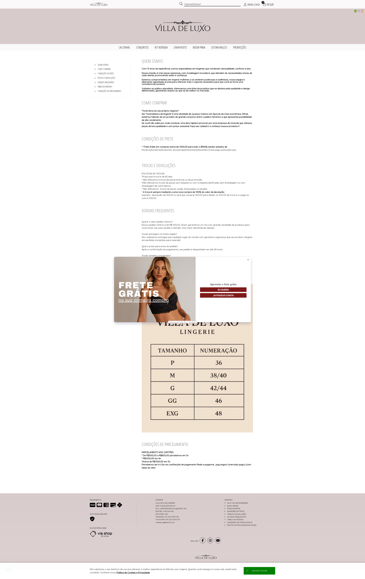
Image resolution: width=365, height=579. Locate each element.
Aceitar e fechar (259, 571)
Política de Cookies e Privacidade (133, 572)
